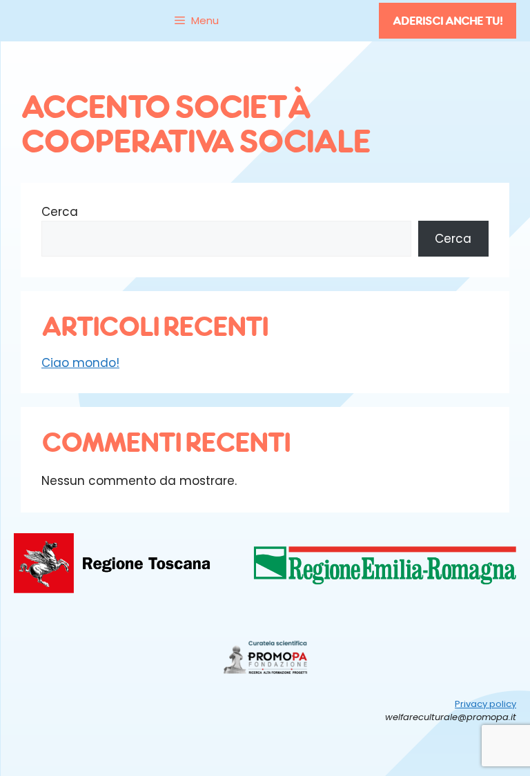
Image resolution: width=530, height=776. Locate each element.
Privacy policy (485, 703)
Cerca (59, 211)
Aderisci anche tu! (447, 21)
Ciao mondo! (80, 363)
